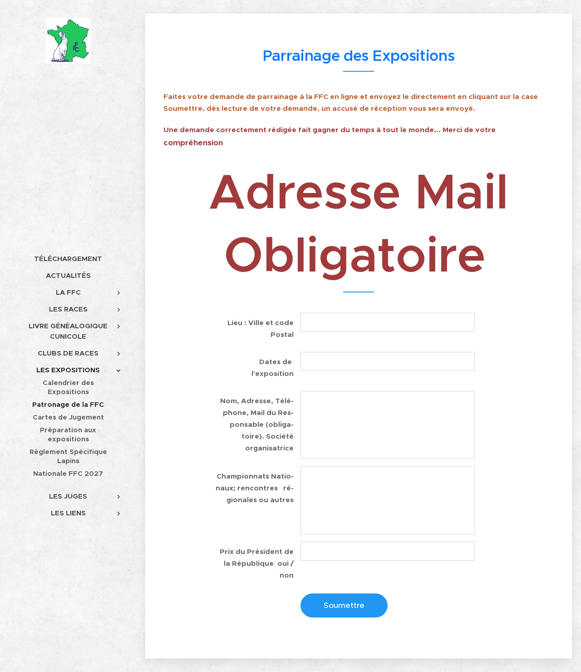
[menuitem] (68, 258)
